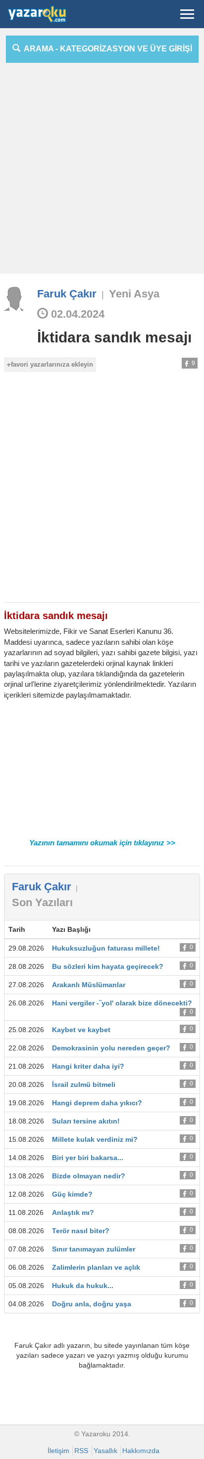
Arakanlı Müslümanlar (88, 985)
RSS (81, 1451)
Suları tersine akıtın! (86, 1121)
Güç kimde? (72, 1194)
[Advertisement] (102, 172)
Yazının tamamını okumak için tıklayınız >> (102, 842)
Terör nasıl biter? (80, 1231)
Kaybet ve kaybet (81, 1030)
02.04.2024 (76, 314)
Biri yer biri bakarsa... (87, 1158)
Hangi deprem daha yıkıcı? (97, 1103)
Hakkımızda (140, 1451)
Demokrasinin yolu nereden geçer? (111, 1048)
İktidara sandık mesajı (114, 337)
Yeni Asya (134, 294)
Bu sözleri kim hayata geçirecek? (107, 966)
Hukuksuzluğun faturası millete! (106, 948)
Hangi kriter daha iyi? (88, 1066)
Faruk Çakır (67, 294)
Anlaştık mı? (73, 1212)
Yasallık (105, 1451)
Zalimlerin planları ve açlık (96, 1267)
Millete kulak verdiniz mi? (95, 1139)
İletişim (58, 1451)
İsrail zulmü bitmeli (83, 1084)
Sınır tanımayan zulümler (93, 1249)
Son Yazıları (42, 902)
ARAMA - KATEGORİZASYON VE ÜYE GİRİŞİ (106, 48)
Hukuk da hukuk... (82, 1286)
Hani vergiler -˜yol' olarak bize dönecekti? (122, 1003)
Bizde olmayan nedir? (88, 1176)
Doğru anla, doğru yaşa (91, 1304)
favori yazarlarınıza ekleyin (52, 364)
